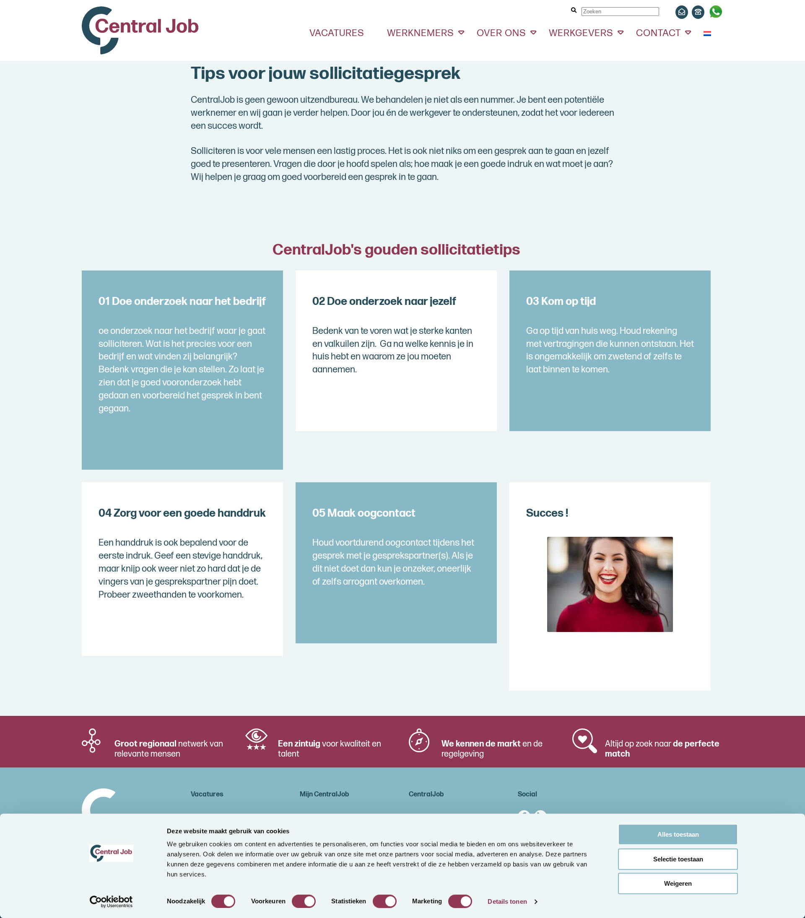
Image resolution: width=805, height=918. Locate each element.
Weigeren (678, 883)
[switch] (304, 901)
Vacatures (336, 33)
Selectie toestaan (678, 859)
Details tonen (507, 901)
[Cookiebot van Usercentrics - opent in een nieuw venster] (111, 901)
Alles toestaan (678, 834)
